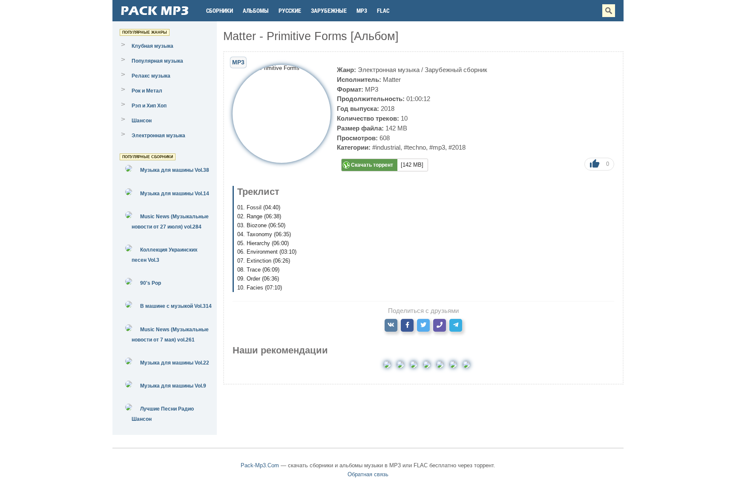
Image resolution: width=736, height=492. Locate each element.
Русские (290, 10)
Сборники (219, 10)
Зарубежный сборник (456, 69)
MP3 (361, 10)
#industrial (386, 147)
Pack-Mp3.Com (260, 465)
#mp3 (437, 147)
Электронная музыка (389, 69)
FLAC (383, 10)
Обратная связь (368, 474)
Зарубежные (329, 10)
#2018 (457, 147)
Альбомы (256, 10)
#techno (415, 147)
